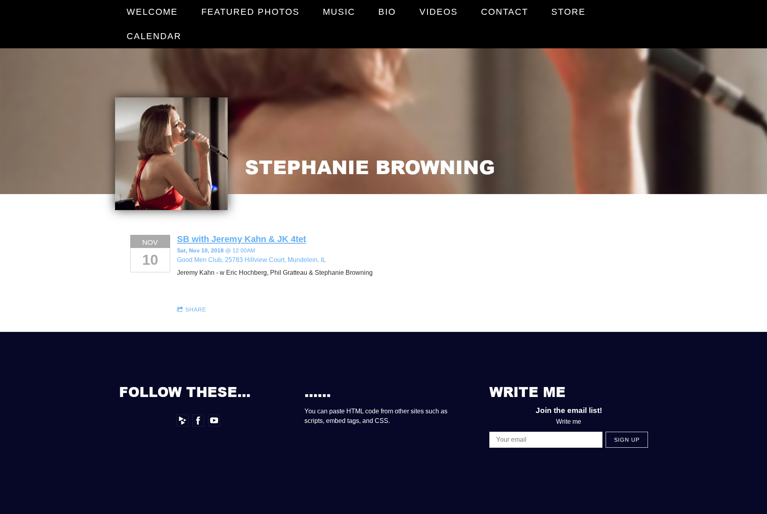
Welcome (152, 12)
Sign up (627, 440)
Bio (387, 12)
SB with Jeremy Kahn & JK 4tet (241, 239)
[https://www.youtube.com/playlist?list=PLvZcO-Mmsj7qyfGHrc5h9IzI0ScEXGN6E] (214, 421)
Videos (438, 12)
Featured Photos (250, 12)
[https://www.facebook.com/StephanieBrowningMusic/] (198, 421)
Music (339, 12)
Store (568, 12)
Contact (504, 12)
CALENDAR (154, 36)
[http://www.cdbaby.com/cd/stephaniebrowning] (183, 421)
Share (195, 309)
